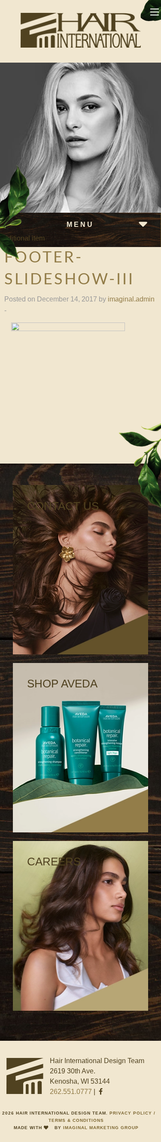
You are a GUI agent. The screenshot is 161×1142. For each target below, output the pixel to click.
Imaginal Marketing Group (101, 1127)
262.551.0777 (71, 1091)
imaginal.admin (131, 299)
